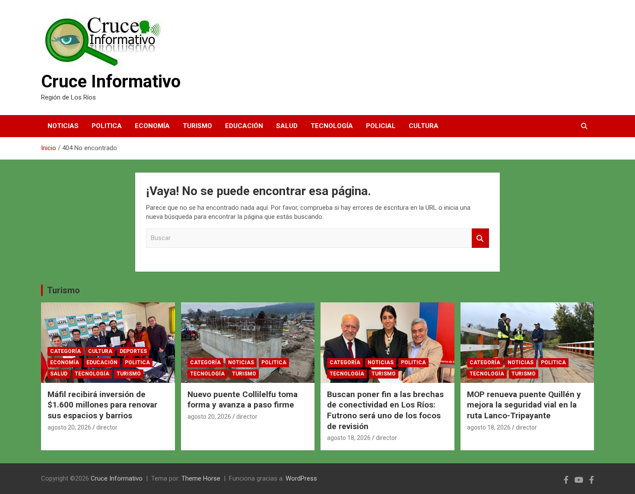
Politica (107, 126)
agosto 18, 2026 (349, 437)
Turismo (197, 126)
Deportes (133, 351)
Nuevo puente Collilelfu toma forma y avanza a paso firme (242, 399)
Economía (152, 126)
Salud (287, 126)
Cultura (423, 126)
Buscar (480, 238)
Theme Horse (200, 478)
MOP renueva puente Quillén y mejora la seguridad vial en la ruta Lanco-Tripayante (524, 404)
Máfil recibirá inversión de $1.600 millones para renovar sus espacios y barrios (102, 404)
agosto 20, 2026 (69, 427)
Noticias (63, 126)
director (106, 427)
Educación (244, 126)
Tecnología (332, 126)
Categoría (65, 351)
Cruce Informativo (111, 81)
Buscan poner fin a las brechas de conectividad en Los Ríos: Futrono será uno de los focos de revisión (385, 410)
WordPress (301, 478)
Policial (381, 126)
